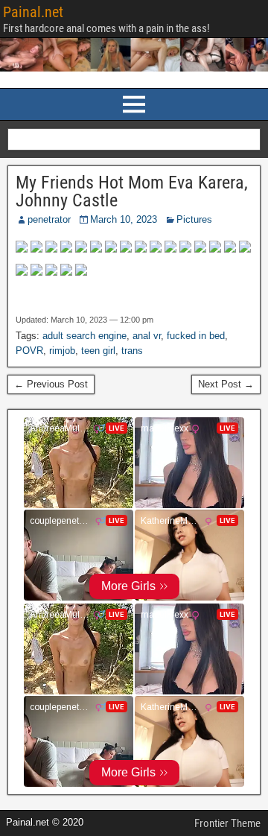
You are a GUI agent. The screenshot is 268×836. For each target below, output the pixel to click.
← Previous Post (51, 384)
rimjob (62, 350)
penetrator (49, 219)
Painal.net (33, 12)
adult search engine (84, 335)
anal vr (147, 335)
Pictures (194, 219)
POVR (29, 350)
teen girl (98, 350)
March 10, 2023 (123, 219)
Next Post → (226, 384)
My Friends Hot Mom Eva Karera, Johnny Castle (132, 191)
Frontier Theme (227, 823)
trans (132, 350)
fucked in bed (196, 335)
